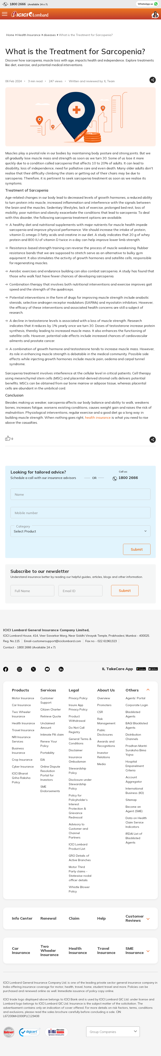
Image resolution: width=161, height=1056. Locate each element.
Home (10, 35)
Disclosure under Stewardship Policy (80, 784)
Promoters (104, 705)
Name (19, 494)
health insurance (98, 417)
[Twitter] (33, 669)
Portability (47, 753)
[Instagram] (19, 669)
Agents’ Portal (135, 698)
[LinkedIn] (61, 669)
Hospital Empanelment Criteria (135, 766)
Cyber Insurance (23, 766)
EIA (42, 760)
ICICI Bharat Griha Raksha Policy (21, 778)
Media (101, 764)
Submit (137, 549)
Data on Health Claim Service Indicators (136, 822)
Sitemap (131, 800)
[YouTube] (47, 669)
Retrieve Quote (50, 716)
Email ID (69, 591)
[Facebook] (5, 669)
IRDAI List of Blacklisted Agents (134, 838)
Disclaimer (76, 750)
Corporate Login (137, 705)
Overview (103, 698)
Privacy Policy (78, 698)
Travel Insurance (23, 730)
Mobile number (26, 513)
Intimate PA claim (52, 734)
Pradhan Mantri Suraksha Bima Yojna (136, 750)
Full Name (22, 591)
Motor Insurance (23, 698)
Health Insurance (28, 35)
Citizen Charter (50, 709)
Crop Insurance (22, 760)
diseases (50, 35)
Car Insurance (21, 705)
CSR (100, 712)
